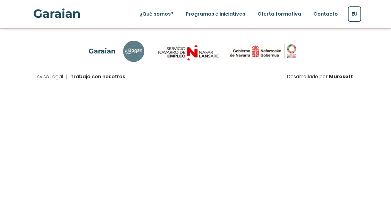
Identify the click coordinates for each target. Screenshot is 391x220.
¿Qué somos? (157, 13)
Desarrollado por (320, 76)
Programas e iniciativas (215, 13)
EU (354, 13)
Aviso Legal (50, 76)
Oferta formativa (279, 13)
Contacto (325, 13)
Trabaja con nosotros (98, 76)
